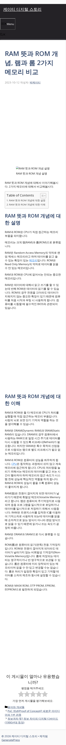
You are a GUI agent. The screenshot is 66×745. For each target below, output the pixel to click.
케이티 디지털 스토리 (22, 9)
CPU (14, 464)
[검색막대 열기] (2, 35)
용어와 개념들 (16, 707)
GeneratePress (11, 740)
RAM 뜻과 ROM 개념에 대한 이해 (27, 204)
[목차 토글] (41, 195)
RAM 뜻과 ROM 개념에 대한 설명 (27, 200)
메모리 (33, 260)
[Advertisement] (33, 127)
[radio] (21, 694)
